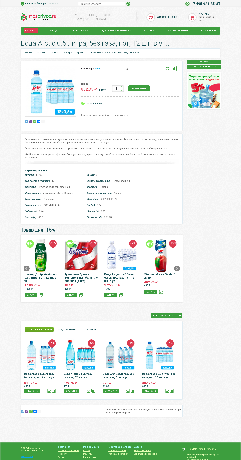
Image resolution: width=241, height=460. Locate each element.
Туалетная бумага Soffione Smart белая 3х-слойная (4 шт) (81, 278)
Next (177, 269)
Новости (62, 454)
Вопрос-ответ (90, 457)
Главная (28, 53)
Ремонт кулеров (142, 450)
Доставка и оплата (116, 30)
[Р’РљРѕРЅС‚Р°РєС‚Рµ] (38, 121)
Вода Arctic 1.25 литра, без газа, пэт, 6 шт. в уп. (39, 375)
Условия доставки (118, 454)
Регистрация (51, 3)
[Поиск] (128, 4)
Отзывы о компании (68, 450)
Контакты (208, 30)
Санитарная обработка (145, 454)
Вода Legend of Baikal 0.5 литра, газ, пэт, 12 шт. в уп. (119, 278)
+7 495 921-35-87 (205, 4)
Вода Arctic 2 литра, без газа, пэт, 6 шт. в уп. (118, 375)
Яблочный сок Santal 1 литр (160, 276)
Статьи (86, 450)
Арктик (80, 53)
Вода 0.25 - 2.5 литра (61, 53)
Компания (81, 30)
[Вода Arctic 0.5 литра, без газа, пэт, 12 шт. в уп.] (51, 91)
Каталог (31, 30)
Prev (27, 269)
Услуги (149, 30)
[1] (112, 69)
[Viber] (30, 121)
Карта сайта (27, 456)
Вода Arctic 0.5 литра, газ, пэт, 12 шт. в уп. (77, 375)
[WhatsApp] (34, 121)
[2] (114, 69)
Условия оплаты (117, 450)
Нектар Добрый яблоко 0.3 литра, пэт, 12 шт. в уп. (40, 278)
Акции (55, 30)
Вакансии (63, 457)
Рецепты (88, 454)
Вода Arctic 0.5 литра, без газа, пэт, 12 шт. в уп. (158, 375)
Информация (178, 30)
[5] (123, 69)
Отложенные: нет (167, 16)
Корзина (204, 13)
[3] (117, 69)
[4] (120, 69)
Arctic (98, 68)
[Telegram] (26, 121)
